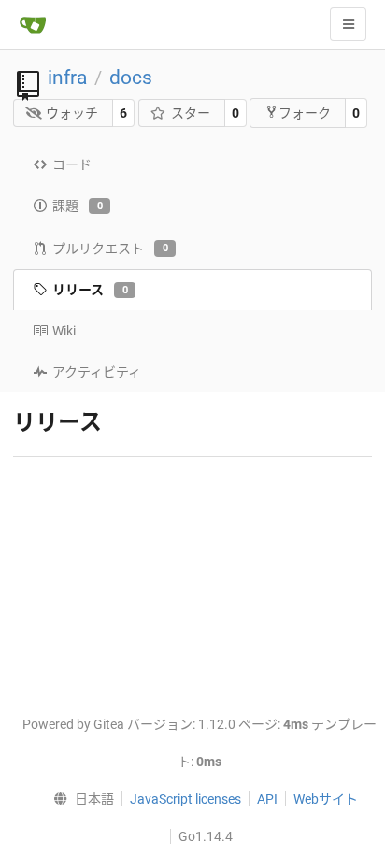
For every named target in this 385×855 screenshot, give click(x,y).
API (267, 798)
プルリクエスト (110, 248)
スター (190, 113)
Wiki (64, 330)
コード (72, 164)
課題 (77, 205)
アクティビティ (96, 371)
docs (130, 77)
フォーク (304, 113)
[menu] (79, 799)
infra (67, 77)
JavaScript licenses (185, 798)
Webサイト (325, 798)
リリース (90, 289)
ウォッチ (72, 113)
